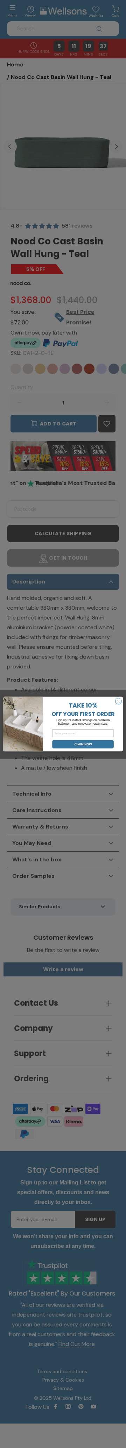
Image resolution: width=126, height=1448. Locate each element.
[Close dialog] (118, 701)
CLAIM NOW (83, 744)
